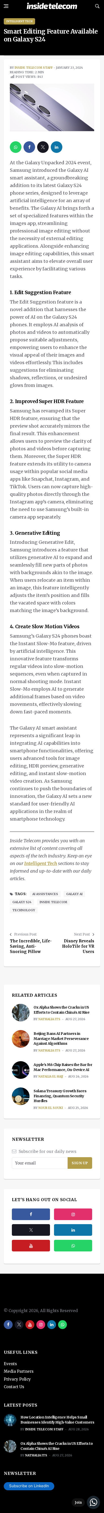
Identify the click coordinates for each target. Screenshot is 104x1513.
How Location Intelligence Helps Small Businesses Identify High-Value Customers (57, 1420)
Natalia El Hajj (50, 1076)
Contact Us (14, 1386)
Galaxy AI (74, 894)
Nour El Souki (50, 1108)
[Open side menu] (6, 6)
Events (10, 1363)
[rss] (73, 1230)
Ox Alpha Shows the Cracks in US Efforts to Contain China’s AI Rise (61, 1010)
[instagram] (73, 1214)
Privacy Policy (17, 1379)
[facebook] (29, 147)
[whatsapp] (15, 147)
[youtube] (31, 1245)
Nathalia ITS (49, 1019)
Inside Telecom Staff (34, 67)
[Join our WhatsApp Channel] (86, 1502)
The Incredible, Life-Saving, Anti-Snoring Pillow (31, 946)
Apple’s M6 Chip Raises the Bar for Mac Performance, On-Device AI (63, 1067)
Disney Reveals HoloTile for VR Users (78, 946)
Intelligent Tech (19, 21)
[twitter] (43, 147)
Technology (23, 910)
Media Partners (19, 1371)
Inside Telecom (53, 902)
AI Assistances (45, 894)
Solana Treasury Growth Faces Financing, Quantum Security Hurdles (60, 1096)
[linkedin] (56, 147)
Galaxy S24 (22, 902)
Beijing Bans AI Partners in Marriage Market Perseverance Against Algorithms (61, 1038)
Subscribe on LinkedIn (29, 1485)
